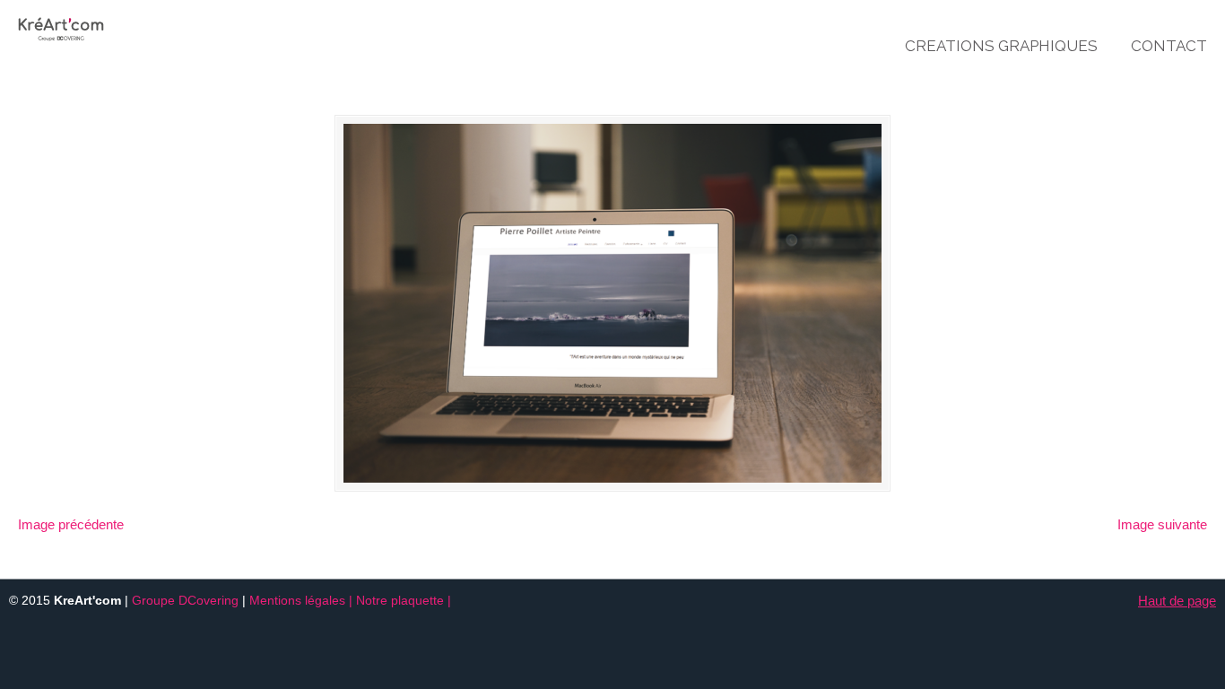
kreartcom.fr (117, 23)
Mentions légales (297, 600)
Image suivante (1162, 524)
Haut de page (1177, 600)
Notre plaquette (400, 600)
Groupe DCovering (185, 600)
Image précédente (71, 524)
